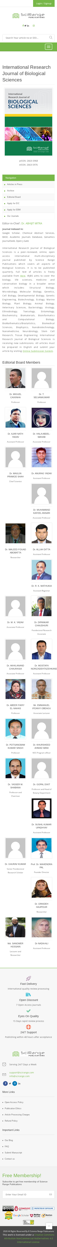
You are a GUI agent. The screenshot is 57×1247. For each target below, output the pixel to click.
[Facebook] (23, 25)
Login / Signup (43, 3)
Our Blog (9, 1140)
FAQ (7, 1146)
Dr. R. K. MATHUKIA (42, 586)
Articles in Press (13, 184)
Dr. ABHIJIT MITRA (31, 223)
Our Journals (12, 216)
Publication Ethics (13, 1108)
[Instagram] (34, 25)
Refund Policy (11, 1121)
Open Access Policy (14, 1102)
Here (22, 275)
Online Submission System (38, 351)
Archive (9, 190)
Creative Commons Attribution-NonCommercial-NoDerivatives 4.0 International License (29, 1238)
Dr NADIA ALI (41, 943)
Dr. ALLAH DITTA (41, 549)
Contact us (10, 1159)
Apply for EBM (13, 209)
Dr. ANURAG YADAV (42, 473)
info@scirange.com (19, 1076)
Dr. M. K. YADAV (15, 622)
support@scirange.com (21, 1072)
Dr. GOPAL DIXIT (41, 784)
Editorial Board (13, 197)
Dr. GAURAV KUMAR (15, 864)
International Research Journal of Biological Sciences (26, 73)
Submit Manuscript (13, 1152)
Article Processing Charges (17, 1114)
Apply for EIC (12, 203)
